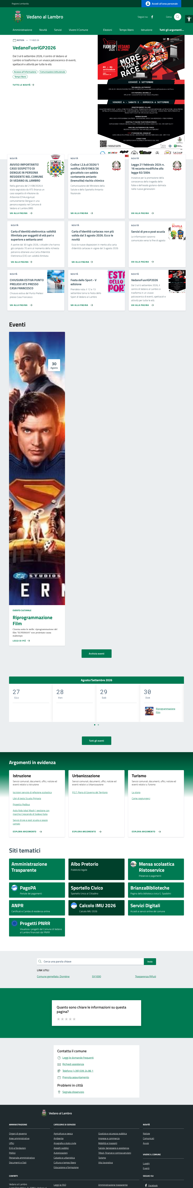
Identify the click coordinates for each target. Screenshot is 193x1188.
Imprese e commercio (109, 1138)
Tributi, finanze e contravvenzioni (114, 1153)
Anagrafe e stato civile (65, 1143)
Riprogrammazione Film (32, 620)
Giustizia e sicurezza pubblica (112, 1133)
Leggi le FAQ (60, 1185)
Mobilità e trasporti (107, 1143)
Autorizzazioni (61, 1153)
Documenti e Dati (17, 1162)
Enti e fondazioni (17, 1148)
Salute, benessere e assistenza (113, 1148)
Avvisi (146, 1143)
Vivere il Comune (78, 30)
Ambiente (58, 1138)
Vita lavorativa (105, 1162)
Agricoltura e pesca (63, 1133)
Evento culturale (22, 610)
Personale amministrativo (22, 1157)
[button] (189, 19)
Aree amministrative (19, 1138)
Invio (149, 961)
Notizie (146, 1133)
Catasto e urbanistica (64, 1157)
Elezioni (107, 30)
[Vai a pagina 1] (94, 724)
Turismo (102, 1157)
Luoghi (146, 1163)
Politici (12, 1153)
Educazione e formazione (66, 1167)
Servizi (58, 30)
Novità (43, 30)
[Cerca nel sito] (177, 16)
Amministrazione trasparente (113, 1185)
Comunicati (148, 1138)
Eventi (146, 1168)
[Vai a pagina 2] (98, 724)
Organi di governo (18, 1133)
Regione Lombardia (20, 3)
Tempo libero (126, 30)
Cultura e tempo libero (65, 1162)
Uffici (11, 1143)
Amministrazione (22, 30)
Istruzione (146, 30)
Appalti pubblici (61, 1148)
